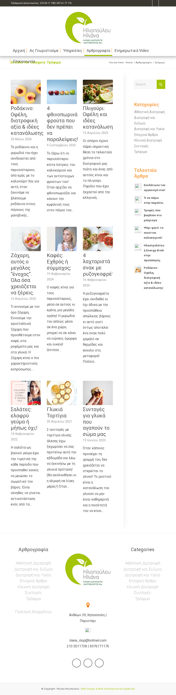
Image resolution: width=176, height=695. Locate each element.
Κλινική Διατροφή (148, 140)
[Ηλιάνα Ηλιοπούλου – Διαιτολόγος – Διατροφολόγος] (88, 25)
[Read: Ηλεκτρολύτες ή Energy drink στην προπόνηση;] (138, 247)
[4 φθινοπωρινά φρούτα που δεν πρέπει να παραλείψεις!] (62, 92)
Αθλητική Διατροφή (149, 112)
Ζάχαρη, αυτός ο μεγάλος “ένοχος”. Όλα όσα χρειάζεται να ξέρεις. (23, 274)
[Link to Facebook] (149, 3)
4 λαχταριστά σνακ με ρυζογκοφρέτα (100, 264)
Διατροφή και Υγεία (149, 129)
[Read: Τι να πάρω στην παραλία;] (138, 200)
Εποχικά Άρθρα (146, 135)
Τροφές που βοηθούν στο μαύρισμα (153, 215)
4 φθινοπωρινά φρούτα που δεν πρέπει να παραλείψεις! (62, 123)
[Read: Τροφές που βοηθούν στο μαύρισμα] (138, 212)
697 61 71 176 (64, 3)
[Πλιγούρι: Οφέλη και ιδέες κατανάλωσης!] (98, 92)
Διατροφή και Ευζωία (33, 569)
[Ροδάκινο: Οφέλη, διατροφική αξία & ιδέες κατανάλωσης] (26, 92)
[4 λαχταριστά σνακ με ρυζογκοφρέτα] (98, 239)
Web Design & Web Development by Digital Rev (108, 688)
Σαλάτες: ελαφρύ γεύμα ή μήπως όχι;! (24, 418)
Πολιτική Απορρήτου (33, 611)
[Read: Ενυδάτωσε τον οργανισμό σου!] (138, 187)
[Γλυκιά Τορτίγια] (62, 393)
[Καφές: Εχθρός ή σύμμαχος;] (62, 239)
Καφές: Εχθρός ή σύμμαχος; (59, 261)
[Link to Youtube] (155, 3)
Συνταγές (141, 146)
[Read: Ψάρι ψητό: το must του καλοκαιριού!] (138, 229)
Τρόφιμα (140, 152)
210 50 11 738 (47, 3)
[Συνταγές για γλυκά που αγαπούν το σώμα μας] (98, 393)
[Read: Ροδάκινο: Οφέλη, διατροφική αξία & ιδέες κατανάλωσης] (138, 270)
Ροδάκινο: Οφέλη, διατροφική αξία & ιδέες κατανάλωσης (27, 120)
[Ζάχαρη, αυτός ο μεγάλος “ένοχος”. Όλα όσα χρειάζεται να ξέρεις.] (26, 239)
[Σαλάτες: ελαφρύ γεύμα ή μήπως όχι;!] (26, 393)
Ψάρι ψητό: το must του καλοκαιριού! (153, 232)
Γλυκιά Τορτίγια (57, 412)
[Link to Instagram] (162, 3)
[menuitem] (19, 50)
